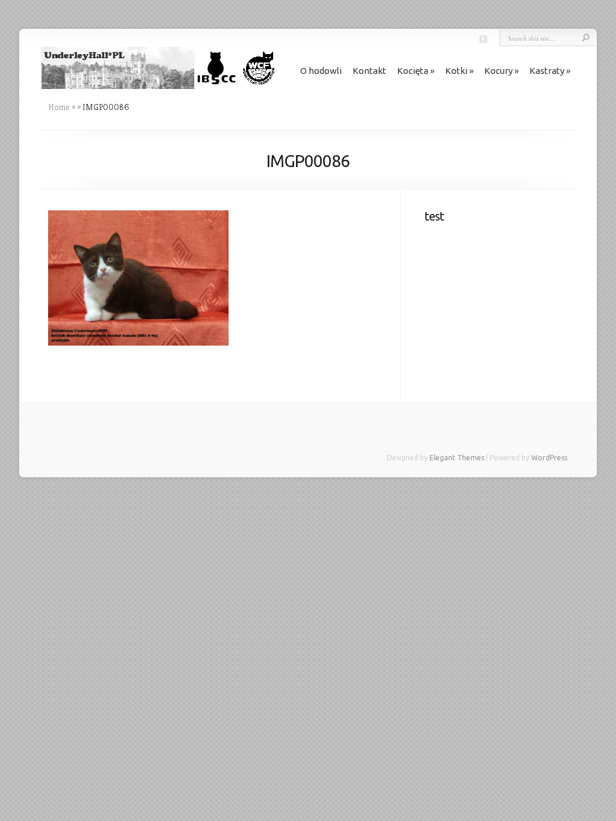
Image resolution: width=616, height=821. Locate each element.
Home (59, 107)
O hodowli (321, 71)
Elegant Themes (457, 458)
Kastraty (546, 71)
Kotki (456, 71)
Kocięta (412, 71)
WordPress (549, 458)
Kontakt (369, 71)
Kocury (498, 71)
